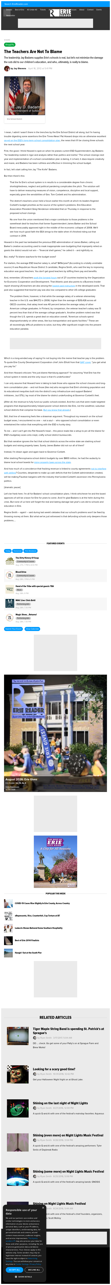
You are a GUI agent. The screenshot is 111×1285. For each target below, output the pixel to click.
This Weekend (30, 551)
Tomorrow (17, 551)
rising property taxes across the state (52, 462)
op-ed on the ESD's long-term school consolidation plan (32, 140)
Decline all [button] (34, 1270)
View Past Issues (12, 787)
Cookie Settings (22, 1264)
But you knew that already (56, 410)
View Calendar (32, 629)
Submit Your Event (13, 629)
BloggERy (9, 45)
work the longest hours (45, 278)
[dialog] (24, 1243)
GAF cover (85, 362)
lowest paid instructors (63, 286)
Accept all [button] (14, 1270)
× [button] (43, 1208)
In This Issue (10, 789)
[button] (24, 1277)
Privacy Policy (35, 1264)
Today (7, 551)
